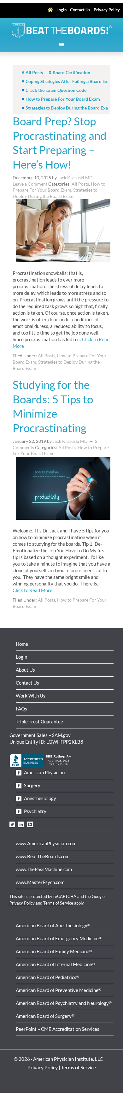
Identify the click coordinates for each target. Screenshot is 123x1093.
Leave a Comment (30, 184)
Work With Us (30, 695)
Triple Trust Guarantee (39, 721)
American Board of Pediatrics (47, 977)
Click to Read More (32, 590)
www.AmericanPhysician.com (46, 843)
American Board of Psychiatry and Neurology (64, 1003)
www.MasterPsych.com (40, 882)
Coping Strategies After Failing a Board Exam (70, 81)
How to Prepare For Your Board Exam (63, 99)
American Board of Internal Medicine (55, 964)
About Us (25, 670)
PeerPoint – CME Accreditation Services (57, 1029)
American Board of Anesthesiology (53, 925)
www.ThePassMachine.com (44, 869)
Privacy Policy (22, 903)
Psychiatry (34, 811)
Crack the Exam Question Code (56, 90)
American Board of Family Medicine (54, 951)
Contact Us (27, 683)
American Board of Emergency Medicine (59, 938)
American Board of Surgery (45, 1016)
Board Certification (71, 72)
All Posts (34, 72)
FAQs (21, 708)
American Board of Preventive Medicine (58, 990)
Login (21, 657)
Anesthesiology (39, 798)
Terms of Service (58, 903)
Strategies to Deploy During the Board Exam (69, 107)
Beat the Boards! (61, 30)
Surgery (31, 785)
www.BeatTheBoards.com (42, 856)
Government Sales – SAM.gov (40, 735)
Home (22, 644)
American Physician (44, 772)
